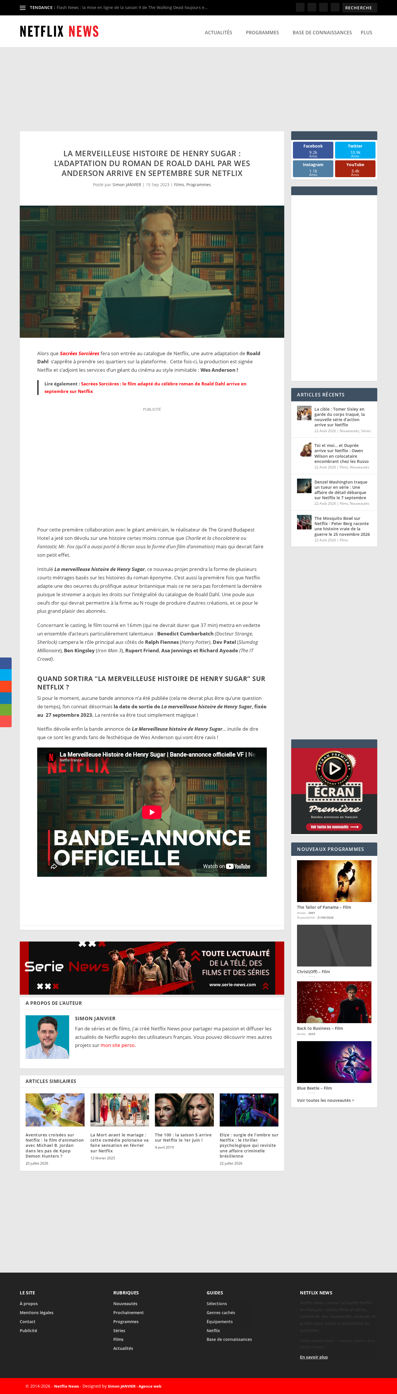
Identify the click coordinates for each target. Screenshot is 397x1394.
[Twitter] (339, 1386)
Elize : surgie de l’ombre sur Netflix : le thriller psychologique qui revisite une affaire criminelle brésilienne (249, 1145)
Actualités (218, 32)
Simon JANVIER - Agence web (134, 1386)
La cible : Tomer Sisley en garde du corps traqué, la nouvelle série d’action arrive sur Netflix (339, 417)
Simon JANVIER (126, 184)
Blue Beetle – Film (314, 1088)
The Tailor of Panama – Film (324, 907)
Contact (27, 1321)
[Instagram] (353, 1386)
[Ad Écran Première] (334, 832)
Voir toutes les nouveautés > (325, 1100)
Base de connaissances (322, 32)
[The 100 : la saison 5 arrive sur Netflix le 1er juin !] (184, 1110)
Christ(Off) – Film (313, 971)
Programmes (262, 32)
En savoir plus (314, 1357)
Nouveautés (349, 430)
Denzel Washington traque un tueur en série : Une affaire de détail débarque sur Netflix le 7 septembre (340, 490)
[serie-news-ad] (152, 992)
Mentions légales (36, 1312)
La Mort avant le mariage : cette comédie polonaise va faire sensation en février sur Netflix (119, 1143)
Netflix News (66, 1386)
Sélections (217, 1303)
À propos (29, 1303)
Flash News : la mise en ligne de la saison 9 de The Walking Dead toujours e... (132, 7)
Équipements (220, 1321)
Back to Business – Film (320, 1028)
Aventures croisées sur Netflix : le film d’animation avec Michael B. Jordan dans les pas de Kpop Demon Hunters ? (55, 1145)
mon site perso (118, 1045)
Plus (366, 32)
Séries (366, 430)
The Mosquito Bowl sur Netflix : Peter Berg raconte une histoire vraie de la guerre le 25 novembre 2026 (342, 526)
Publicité (28, 1330)
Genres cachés (221, 1312)
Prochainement (128, 1312)
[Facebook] (326, 1386)
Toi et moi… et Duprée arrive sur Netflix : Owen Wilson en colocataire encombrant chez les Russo (341, 453)
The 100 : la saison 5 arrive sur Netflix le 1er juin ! (183, 1137)
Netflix (213, 1330)
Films (179, 184)
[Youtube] (366, 1386)
